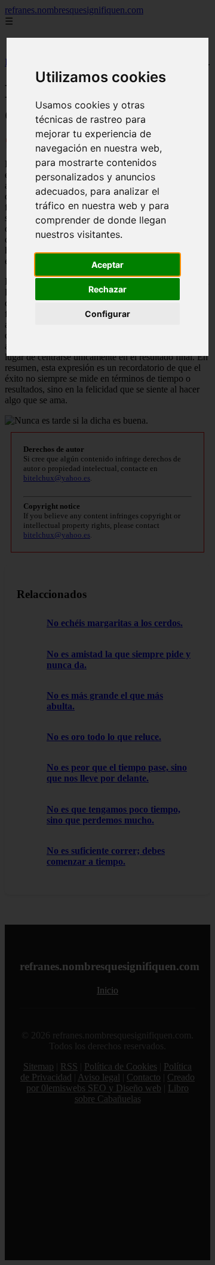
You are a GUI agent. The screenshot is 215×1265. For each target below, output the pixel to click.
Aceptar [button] (107, 264)
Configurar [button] (107, 314)
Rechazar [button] (107, 289)
